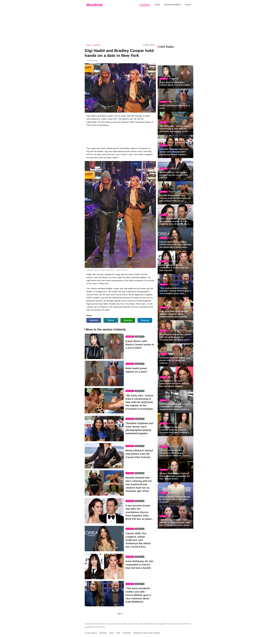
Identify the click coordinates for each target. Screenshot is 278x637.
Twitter (111, 320)
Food (157, 5)
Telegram (145, 320)
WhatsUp (128, 320)
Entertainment (172, 5)
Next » (120, 614)
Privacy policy (91, 633)
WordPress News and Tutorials (146, 633)
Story (188, 5)
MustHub (94, 4)
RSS (118, 633)
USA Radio (166, 46)
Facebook (93, 320)
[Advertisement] (139, 26)
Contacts (103, 633)
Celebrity (144, 5)
